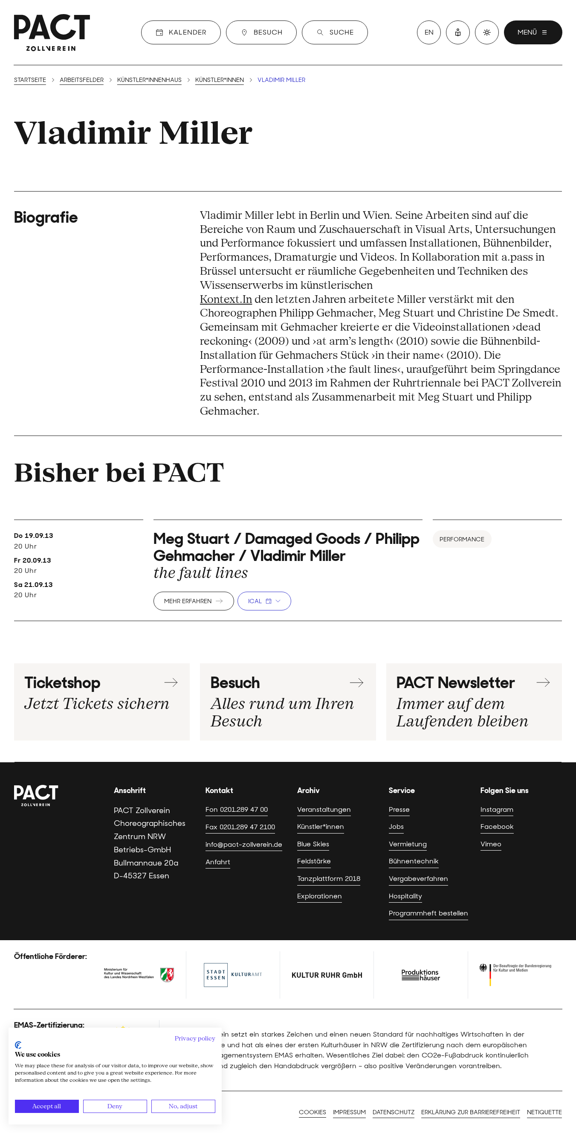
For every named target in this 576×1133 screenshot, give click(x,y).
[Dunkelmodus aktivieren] (487, 32)
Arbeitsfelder (82, 80)
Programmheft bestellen (428, 913)
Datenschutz (393, 1112)
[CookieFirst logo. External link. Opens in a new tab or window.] (18, 1045)
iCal (255, 601)
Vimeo (490, 843)
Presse (399, 809)
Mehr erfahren (187, 601)
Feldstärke (314, 861)
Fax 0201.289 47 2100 (240, 826)
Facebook (497, 826)
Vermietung (408, 843)
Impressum (349, 1112)
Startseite (30, 80)
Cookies (312, 1112)
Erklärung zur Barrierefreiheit (470, 1112)
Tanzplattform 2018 (328, 878)
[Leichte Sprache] (458, 32)
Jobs (396, 826)
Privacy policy (195, 1038)
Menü (527, 32)
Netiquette (544, 1112)
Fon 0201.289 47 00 (237, 809)
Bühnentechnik (414, 861)
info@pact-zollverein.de (244, 844)
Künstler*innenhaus (149, 80)
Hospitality (405, 896)
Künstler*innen (219, 80)
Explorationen (319, 896)
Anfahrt (218, 861)
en (429, 32)
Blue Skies (313, 843)
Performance (462, 539)
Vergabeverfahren (418, 878)
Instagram (496, 809)
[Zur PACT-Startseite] (52, 32)
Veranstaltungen (324, 809)
